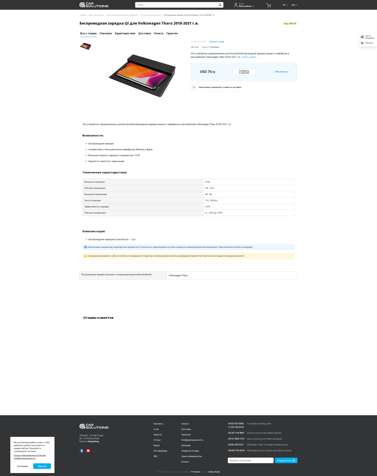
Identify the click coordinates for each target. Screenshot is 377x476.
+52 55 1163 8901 (236, 433)
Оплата (158, 33)
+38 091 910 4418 (236, 451)
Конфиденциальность (192, 440)
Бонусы (185, 462)
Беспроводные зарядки (151, 15)
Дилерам (186, 445)
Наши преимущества (191, 456)
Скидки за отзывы (190, 451)
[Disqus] (188, 359)
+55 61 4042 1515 (236, 439)
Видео (157, 445)
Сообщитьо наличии (244, 72)
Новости (158, 434)
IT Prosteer (195, 472)
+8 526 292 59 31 (236, 445)
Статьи (157, 440)
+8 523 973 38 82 (236, 424)
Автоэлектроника (96, 15)
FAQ (155, 456)
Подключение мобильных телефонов (122, 15)
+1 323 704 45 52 (236, 427)
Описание (106, 33)
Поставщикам (160, 451)
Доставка (144, 33)
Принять (42, 466)
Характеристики (125, 33)
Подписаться (284, 460)
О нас (156, 429)
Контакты (158, 424)
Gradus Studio (214, 472)
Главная (83, 15)
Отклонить (22, 466)
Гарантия (172, 33)
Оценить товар (216, 41)
